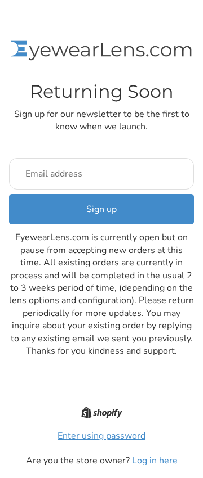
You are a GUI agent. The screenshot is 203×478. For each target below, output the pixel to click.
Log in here (155, 460)
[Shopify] (101, 412)
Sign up (101, 209)
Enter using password (101, 436)
